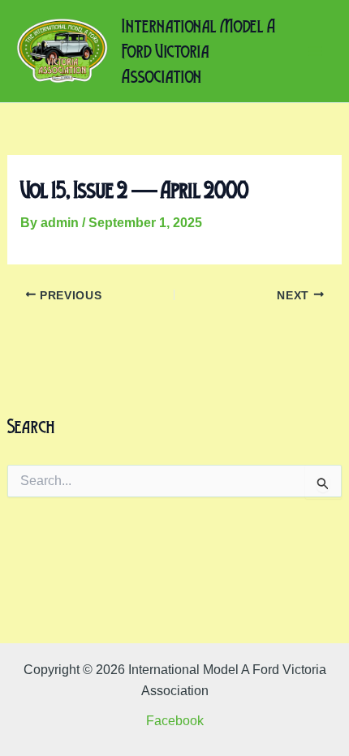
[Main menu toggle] (315, 51)
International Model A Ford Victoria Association (199, 51)
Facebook (175, 721)
